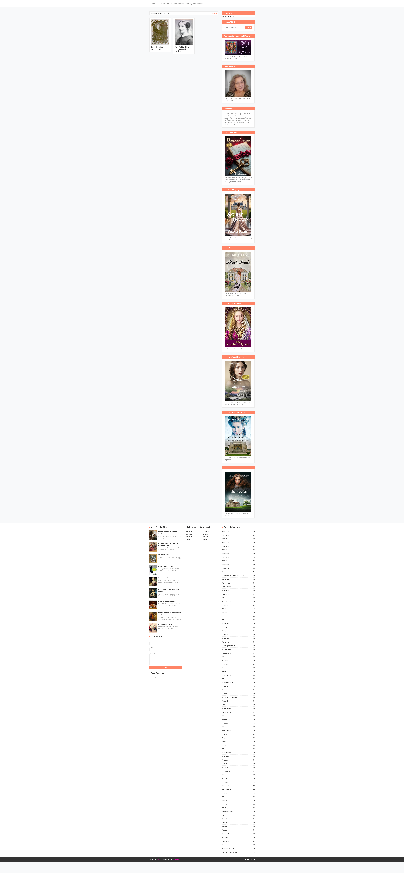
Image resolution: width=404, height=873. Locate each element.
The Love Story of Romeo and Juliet (169, 533)
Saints (239, 793)
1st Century (239, 568)
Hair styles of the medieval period (168, 590)
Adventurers (239, 601)
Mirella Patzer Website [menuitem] (175, 4)
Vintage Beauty (239, 834)
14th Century (239, 546)
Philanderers (239, 753)
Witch (239, 845)
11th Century (239, 535)
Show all (214, 13)
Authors (239, 616)
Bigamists (239, 627)
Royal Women (239, 789)
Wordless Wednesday (239, 852)
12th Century (239, 539)
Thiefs (239, 819)
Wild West (239, 841)
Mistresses (239, 719)
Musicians (239, 734)
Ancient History (239, 609)
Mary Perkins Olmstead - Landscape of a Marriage (183, 49)
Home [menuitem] (153, 4)
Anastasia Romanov (165, 566)
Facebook (189, 531)
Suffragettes (239, 808)
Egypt (239, 671)
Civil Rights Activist (239, 646)
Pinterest (189, 537)
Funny (239, 690)
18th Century (239, 561)
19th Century (239, 565)
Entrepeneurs (239, 675)
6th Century (239, 590)
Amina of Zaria (163, 555)
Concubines (239, 649)
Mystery (239, 738)
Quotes (239, 778)
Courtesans (239, 653)
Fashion (239, 686)
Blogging (159, 860)
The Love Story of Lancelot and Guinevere (168, 544)
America (239, 605)
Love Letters (239, 708)
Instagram (206, 534)
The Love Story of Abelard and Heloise (169, 614)
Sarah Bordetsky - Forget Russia (158, 48)
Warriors (239, 837)
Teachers (239, 815)
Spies (239, 804)
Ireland (239, 701)
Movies (239, 723)
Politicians (239, 767)
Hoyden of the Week (239, 697)
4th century (239, 587)
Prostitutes (239, 775)
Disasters (239, 664)
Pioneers (239, 756)
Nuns (239, 745)
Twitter (188, 539)
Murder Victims (239, 727)
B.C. (239, 620)
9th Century (239, 594)
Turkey (239, 826)
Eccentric (239, 668)
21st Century (239, 579)
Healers (239, 694)
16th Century (239, 553)
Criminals (239, 657)
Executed (239, 679)
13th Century (239, 542)
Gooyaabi (176, 860)
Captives (239, 638)
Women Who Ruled (239, 848)
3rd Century (239, 583)
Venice (239, 830)
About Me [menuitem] (161, 4)
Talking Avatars (239, 812)
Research (239, 786)
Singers (239, 797)
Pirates (239, 760)
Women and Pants (165, 624)
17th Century (239, 557)
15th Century (239, 550)
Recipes (239, 782)
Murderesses (239, 730)
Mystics (239, 741)
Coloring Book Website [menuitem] (194, 4)
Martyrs (239, 716)
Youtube (188, 542)
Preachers (239, 771)
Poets (239, 764)
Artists (239, 612)
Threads (205, 537)
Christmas (239, 642)
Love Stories (239, 712)
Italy (239, 705)
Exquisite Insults (239, 683)
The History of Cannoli (166, 601)
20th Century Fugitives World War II (239, 576)
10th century (239, 531)
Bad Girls (239, 624)
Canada (239, 635)
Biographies (239, 631)
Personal (239, 749)
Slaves (239, 800)
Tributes (239, 823)
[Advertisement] (183, 71)
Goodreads (189, 534)
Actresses (239, 598)
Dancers (239, 660)
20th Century (239, 572)
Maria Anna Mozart (165, 578)
